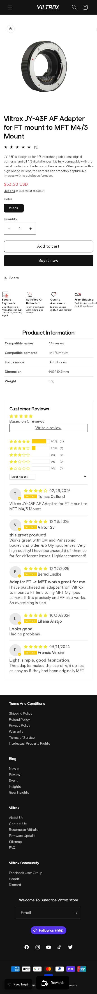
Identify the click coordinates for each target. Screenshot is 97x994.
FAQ (12, 848)
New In (14, 769)
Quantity (10, 219)
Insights (15, 787)
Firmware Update (22, 836)
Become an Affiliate (23, 830)
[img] (36, 491)
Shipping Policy (20, 714)
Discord (15, 885)
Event (13, 781)
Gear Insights (19, 793)
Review (14, 775)
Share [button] (14, 278)
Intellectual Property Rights (29, 743)
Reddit (14, 879)
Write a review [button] (48, 428)
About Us (16, 818)
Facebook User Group (25, 873)
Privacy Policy (19, 725)
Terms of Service (22, 738)
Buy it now (48, 260)
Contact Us (18, 824)
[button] (10, 7)
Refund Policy (19, 720)
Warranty (16, 732)
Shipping (9, 191)
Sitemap (15, 842)
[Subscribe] (75, 913)
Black (14, 208)
